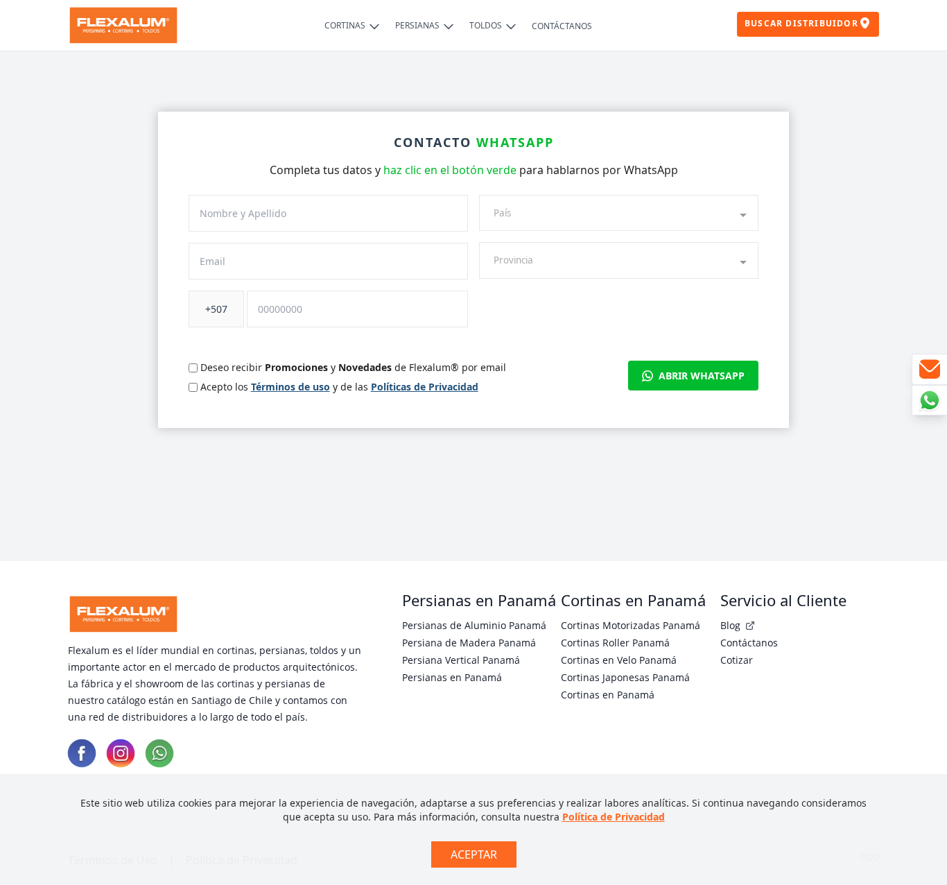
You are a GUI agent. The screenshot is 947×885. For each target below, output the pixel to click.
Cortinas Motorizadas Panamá (630, 625)
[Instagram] (120, 753)
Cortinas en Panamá (607, 694)
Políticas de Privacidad (424, 386)
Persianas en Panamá (452, 677)
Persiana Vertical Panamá (461, 660)
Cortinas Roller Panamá (615, 642)
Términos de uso (290, 386)
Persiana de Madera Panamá (469, 642)
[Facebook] (82, 753)
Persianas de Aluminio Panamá (474, 625)
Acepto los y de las (339, 386)
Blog (731, 625)
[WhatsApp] (159, 753)
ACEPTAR (474, 854)
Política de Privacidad (613, 816)
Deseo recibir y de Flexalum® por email (353, 367)
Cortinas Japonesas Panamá (625, 677)
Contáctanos (749, 642)
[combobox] (618, 213)
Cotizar (736, 660)
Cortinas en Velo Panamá (619, 660)
